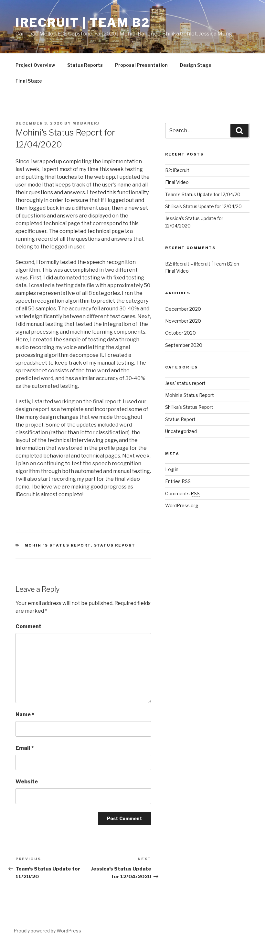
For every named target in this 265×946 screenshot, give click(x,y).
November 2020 (183, 321)
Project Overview (35, 65)
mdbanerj (86, 123)
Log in (171, 469)
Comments (182, 493)
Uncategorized (181, 431)
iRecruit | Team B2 (83, 22)
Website (27, 782)
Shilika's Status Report (189, 407)
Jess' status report (185, 383)
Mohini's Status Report (58, 545)
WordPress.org (181, 505)
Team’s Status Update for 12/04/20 (202, 194)
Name (25, 714)
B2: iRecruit (177, 170)
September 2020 (183, 345)
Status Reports (85, 65)
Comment (28, 626)
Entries (178, 481)
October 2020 (180, 333)
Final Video (177, 182)
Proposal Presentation (141, 65)
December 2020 (183, 309)
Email (25, 748)
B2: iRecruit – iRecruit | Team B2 (199, 264)
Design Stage (195, 65)
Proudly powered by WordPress (47, 930)
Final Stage (29, 81)
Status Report (115, 545)
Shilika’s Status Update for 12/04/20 (203, 206)
